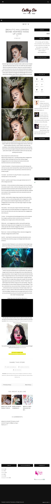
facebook (37, 86)
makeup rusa (17, 377)
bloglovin (37, 91)
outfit (2, 474)
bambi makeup (9, 373)
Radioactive (42, 101)
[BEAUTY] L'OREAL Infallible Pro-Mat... (27, 408)
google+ (42, 86)
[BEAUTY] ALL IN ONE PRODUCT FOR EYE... (6, 407)
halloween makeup (18, 375)
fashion (2, 469)
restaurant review (5, 477)
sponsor (3, 472)
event (2, 470)
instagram (37, 81)
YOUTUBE (17, 354)
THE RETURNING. (44, 113)
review (2, 475)
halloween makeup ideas (27, 375)
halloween (4, 375)
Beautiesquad (22, 347)
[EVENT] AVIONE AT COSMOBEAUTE (16, 407)
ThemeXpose (13, 502)
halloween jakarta (10, 375)
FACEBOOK (23, 354)
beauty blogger (19, 373)
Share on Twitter (24, 366)
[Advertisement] (42, 192)
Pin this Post (18, 369)
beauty (14, 373)
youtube (42, 81)
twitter (42, 91)
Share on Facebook (11, 366)
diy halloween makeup (27, 373)
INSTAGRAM (11, 354)
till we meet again (43, 124)
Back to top (46, 502)
